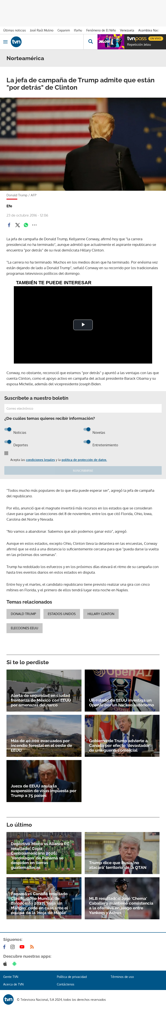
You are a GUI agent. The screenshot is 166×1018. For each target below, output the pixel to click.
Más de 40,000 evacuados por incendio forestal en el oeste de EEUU (41, 745)
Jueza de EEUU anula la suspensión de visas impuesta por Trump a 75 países (43, 791)
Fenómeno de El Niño (101, 30)
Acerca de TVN (13, 984)
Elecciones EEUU (24, 628)
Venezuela (127, 30)
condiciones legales (40, 460)
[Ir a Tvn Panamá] (47, 41)
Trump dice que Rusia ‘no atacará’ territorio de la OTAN (118, 865)
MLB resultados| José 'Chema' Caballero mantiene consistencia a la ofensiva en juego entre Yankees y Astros (121, 905)
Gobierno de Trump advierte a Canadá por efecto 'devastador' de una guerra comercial (119, 745)
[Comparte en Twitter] (17, 225)
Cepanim (63, 30)
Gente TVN (10, 977)
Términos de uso (122, 977)
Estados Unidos (62, 614)
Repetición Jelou (139, 45)
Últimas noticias (14, 30)
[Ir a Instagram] (13, 946)
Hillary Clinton (101, 614)
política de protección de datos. (84, 460)
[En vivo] (129, 38)
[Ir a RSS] (32, 946)
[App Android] (15, 963)
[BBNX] (8, 999)
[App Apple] (6, 963)
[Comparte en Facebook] (9, 225)
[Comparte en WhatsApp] (26, 225)
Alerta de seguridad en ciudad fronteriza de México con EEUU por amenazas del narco (41, 700)
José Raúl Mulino (41, 30)
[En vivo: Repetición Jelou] (110, 41)
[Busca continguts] (90, 41)
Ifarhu (78, 30)
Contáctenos (65, 984)
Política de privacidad (72, 977)
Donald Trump (23, 614)
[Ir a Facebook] (5, 946)
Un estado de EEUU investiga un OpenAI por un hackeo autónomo (121, 702)
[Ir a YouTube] (23, 946)
